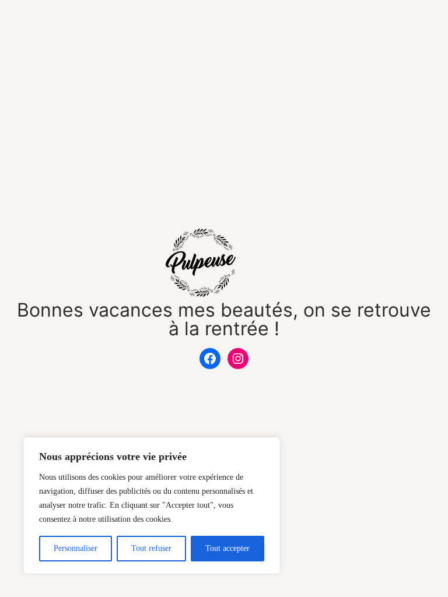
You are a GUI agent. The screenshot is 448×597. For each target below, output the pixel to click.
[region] (151, 505)
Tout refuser (151, 548)
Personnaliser (75, 548)
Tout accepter (227, 548)
